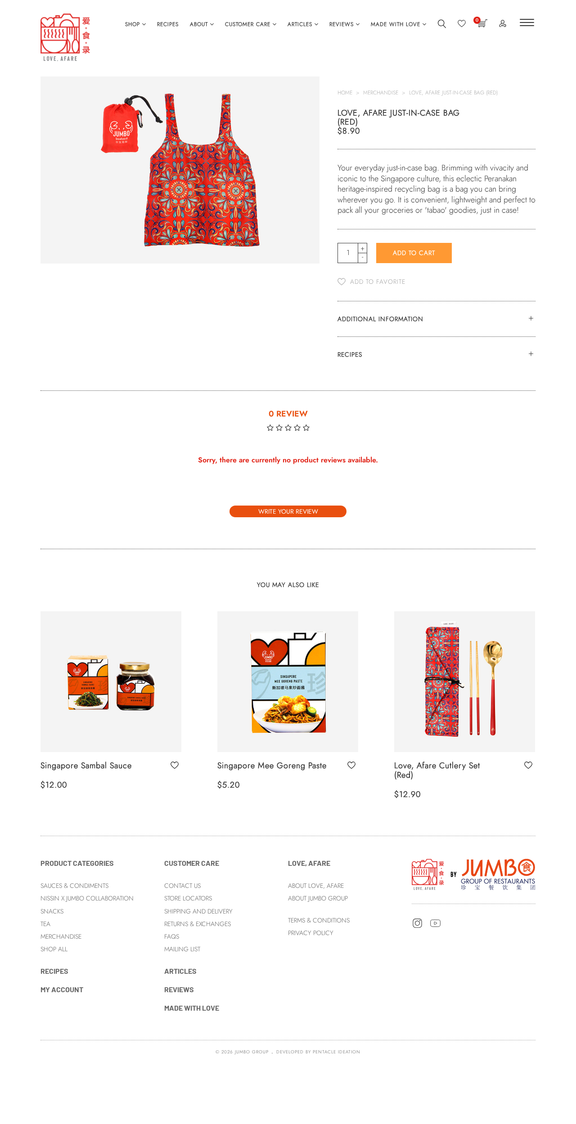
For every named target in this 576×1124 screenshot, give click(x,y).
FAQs (171, 936)
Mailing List (182, 949)
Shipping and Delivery (198, 911)
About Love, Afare (316, 885)
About (199, 24)
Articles (300, 24)
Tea (45, 923)
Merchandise (380, 93)
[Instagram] (417, 926)
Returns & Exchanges (197, 923)
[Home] (474, 873)
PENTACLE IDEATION (336, 1051)
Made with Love (395, 24)
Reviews (341, 24)
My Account (61, 989)
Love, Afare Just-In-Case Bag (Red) (453, 93)
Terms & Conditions (319, 920)
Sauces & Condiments (74, 885)
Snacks (51, 911)
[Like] (462, 26)
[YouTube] (435, 926)
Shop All (54, 949)
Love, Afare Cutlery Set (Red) (437, 770)
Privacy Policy (310, 932)
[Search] (441, 26)
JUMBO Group (252, 1051)
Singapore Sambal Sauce (86, 765)
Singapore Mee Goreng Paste (272, 765)
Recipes (168, 24)
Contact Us (182, 885)
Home (345, 93)
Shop (132, 24)
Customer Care (247, 24)
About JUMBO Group (318, 898)
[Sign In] (502, 25)
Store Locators (188, 898)
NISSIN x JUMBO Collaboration (87, 898)
